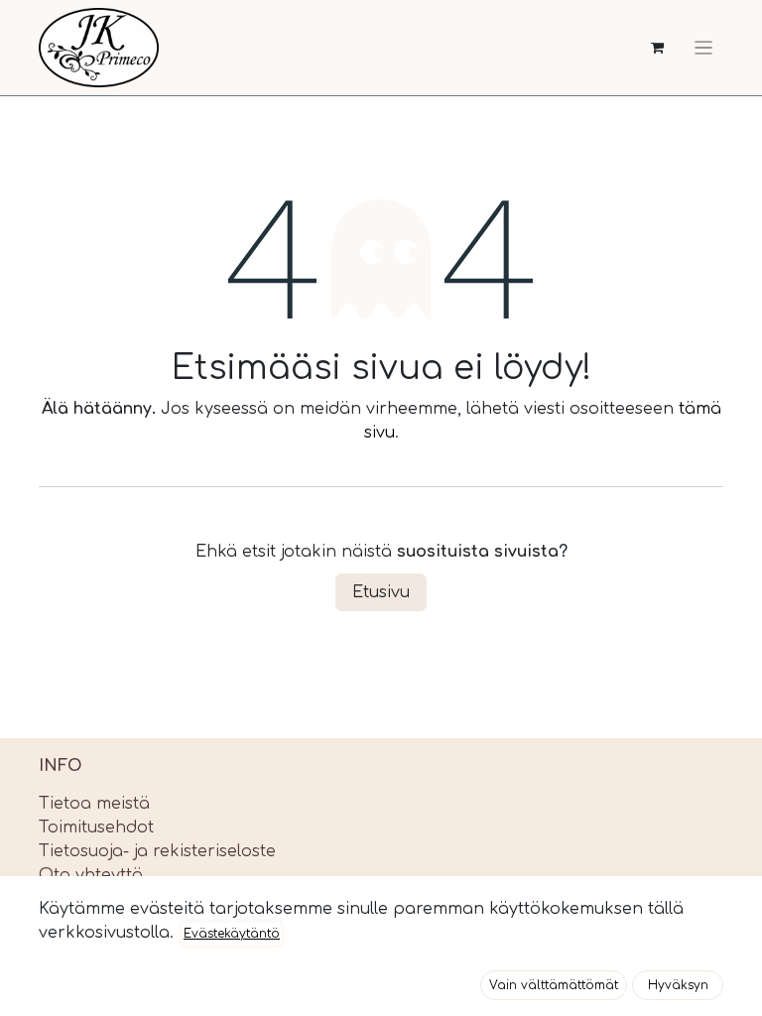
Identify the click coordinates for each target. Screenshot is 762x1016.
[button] (553, 985)
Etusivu (381, 592)
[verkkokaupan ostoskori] (657, 48)
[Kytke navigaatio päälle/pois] (703, 47)
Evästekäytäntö (232, 934)
